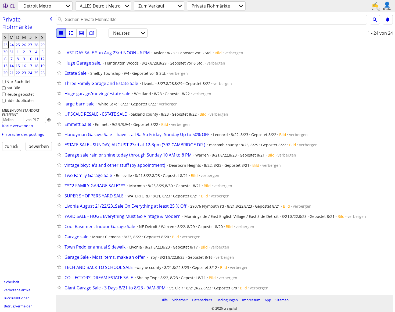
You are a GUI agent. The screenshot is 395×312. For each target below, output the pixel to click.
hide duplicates (20, 100)
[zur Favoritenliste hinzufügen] (60, 52)
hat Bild (13, 87)
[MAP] (92, 33)
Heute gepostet (20, 94)
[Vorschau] (71, 33)
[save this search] (388, 19)
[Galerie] (81, 33)
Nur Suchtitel (18, 81)
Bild (218, 52)
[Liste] (61, 33)
